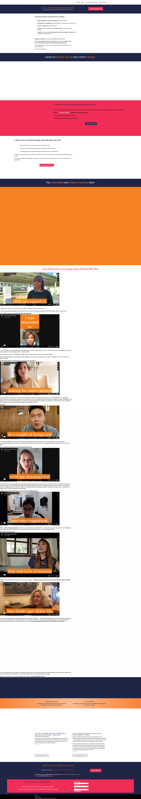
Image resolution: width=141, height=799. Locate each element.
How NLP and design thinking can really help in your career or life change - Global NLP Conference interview (50, 735)
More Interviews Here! (41, 755)
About (82, 2)
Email (75, 788)
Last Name (77, 785)
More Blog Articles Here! (80, 755)
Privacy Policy (38, 796)
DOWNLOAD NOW (96, 9)
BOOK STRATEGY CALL (47, 165)
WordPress (54, 798)
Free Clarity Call (102, 2)
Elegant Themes (43, 798)
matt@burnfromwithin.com (79, 686)
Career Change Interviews (91, 2)
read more (37, 744)
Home (78, 2)
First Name (77, 782)
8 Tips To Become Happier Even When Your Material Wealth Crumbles (86, 734)
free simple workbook (64, 112)
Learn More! (95, 770)
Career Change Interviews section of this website (42, 69)
